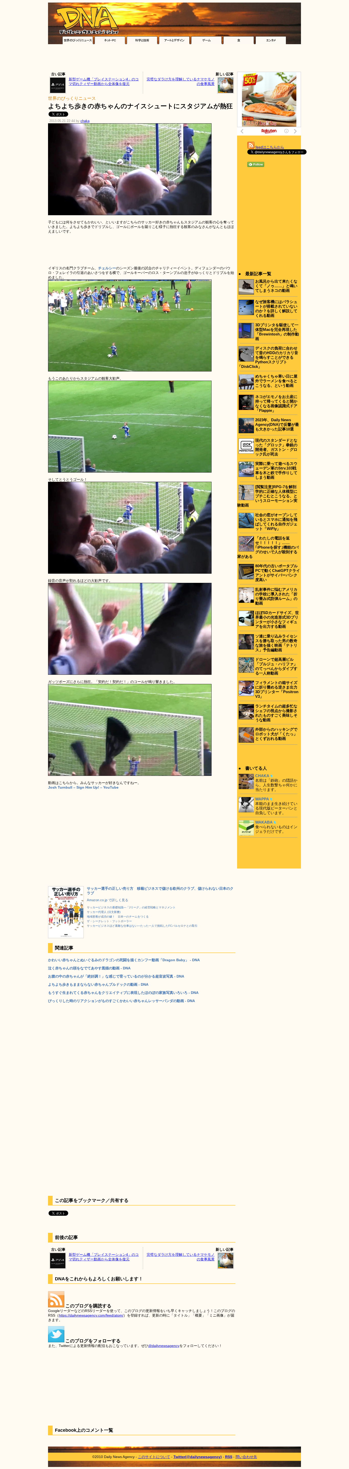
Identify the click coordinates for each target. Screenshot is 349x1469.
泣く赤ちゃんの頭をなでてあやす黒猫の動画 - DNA (89, 968)
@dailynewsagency (163, 1346)
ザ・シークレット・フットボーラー (109, 921)
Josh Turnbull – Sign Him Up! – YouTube (83, 787)
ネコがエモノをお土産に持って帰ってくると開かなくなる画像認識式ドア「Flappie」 (276, 403)
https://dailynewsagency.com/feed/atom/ (91, 1315)
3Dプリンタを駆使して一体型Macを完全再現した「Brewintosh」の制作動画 (277, 332)
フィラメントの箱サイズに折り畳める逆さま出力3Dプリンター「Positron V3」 (276, 689)
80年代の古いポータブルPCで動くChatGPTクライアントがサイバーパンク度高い (277, 573)
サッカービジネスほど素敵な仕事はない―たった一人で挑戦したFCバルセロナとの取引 (142, 925)
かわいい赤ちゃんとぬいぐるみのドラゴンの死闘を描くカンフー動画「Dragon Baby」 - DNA (124, 960)
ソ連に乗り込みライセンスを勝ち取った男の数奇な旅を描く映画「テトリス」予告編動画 (276, 643)
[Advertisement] (174, 59)
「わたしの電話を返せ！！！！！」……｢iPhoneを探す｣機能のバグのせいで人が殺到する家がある (268, 547)
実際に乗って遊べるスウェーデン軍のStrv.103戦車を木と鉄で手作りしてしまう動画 (276, 470)
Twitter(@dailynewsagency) (197, 1457)
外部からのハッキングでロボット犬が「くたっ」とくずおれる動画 (276, 734)
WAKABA (264, 822)
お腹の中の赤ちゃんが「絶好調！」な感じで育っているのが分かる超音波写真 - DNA (116, 976)
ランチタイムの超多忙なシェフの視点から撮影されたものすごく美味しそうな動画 (276, 713)
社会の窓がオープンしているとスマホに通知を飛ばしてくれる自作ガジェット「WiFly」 (276, 522)
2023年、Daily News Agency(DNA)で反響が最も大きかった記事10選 (277, 424)
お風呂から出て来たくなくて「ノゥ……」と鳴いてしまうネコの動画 (276, 286)
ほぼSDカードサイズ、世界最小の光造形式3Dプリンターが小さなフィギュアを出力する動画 (277, 619)
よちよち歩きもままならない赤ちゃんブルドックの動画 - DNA (98, 984)
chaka (84, 121)
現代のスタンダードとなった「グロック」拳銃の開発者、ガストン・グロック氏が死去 (276, 447)
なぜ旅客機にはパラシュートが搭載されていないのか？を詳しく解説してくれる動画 (276, 308)
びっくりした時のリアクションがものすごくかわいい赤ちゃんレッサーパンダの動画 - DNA (121, 1001)
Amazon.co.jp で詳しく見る (107, 900)
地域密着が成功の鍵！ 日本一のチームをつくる (118, 916)
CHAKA (262, 776)
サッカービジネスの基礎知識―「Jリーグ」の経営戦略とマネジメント (131, 907)
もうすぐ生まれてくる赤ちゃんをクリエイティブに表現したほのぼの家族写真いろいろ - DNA (123, 993)
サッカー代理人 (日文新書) (104, 911)
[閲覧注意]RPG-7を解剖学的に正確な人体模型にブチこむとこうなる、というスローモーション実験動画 (267, 496)
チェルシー (107, 268)
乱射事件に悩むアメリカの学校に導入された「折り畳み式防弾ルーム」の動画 (276, 596)
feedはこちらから (269, 147)
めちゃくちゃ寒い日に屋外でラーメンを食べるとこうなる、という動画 (276, 381)
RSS (228, 1457)
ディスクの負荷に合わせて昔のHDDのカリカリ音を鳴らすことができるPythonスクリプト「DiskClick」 (267, 357)
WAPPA (262, 799)
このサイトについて (154, 1457)
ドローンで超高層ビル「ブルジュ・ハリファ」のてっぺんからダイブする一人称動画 (276, 666)
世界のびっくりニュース (72, 98)
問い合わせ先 (246, 1457)
